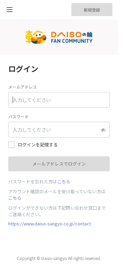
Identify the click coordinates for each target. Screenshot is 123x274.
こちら (63, 181)
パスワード (18, 116)
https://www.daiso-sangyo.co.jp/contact (49, 223)
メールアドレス (22, 87)
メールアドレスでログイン (59, 163)
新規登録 (92, 10)
